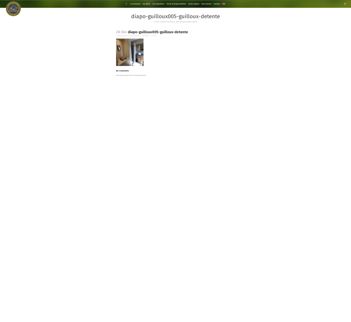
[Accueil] (126, 4)
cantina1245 (135, 36)
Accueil (156, 21)
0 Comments (144, 36)
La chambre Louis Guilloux (167, 21)
